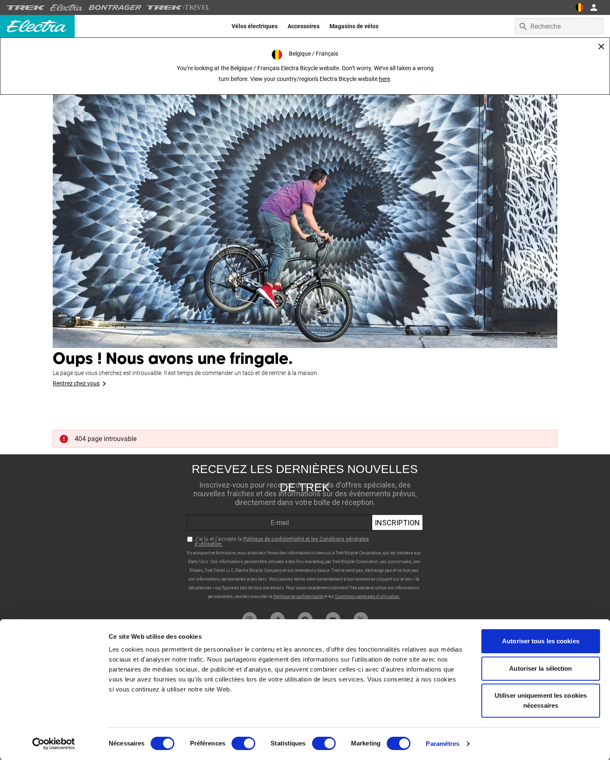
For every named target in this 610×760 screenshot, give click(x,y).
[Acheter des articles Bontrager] (115, 7)
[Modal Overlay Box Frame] (305, 531)
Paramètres (442, 743)
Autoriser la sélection (540, 668)
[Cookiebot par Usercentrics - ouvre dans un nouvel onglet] (53, 744)
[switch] (243, 743)
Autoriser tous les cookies (540, 641)
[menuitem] (255, 26)
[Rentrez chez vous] (305, 207)
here (384, 79)
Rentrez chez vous (76, 383)
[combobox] (559, 26)
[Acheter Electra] (66, 7)
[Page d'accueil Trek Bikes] (26, 7)
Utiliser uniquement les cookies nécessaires (541, 700)
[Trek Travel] (178, 7)
